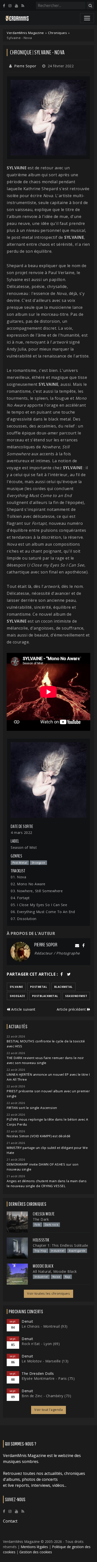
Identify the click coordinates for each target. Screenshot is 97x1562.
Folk (37, 1224)
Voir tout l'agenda (48, 1410)
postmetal (38, 987)
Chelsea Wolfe (44, 1214)
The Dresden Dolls (38, 1373)
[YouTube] (16, 5)
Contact (10, 1521)
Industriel (57, 1250)
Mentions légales (34, 1546)
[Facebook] (4, 5)
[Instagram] (9, 5)
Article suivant (23, 1009)
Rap (67, 1276)
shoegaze (17, 996)
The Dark (41, 1219)
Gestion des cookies (35, 1552)
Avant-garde (77, 1250)
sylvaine (16, 987)
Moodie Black (43, 1266)
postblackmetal (45, 996)
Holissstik (41, 1240)
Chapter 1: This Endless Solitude (60, 1245)
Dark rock (51, 1224)
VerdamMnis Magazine (25, 33)
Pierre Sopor (25, 66)
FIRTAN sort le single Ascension (32, 1108)
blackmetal (63, 987)
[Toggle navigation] (87, 18)
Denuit (27, 1321)
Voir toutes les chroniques (48, 1293)
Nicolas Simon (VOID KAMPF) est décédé (39, 1136)
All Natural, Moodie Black (55, 1271)
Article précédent (72, 1009)
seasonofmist (76, 996)
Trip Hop (41, 1250)
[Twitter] (69, 974)
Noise (56, 1276)
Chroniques (57, 33)
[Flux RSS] (22, 5)
